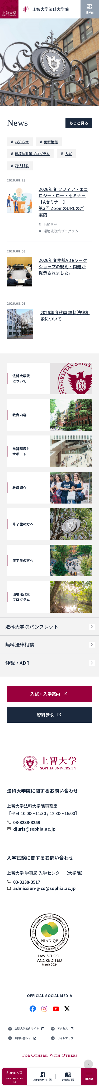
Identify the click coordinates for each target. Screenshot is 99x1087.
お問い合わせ (23, 1038)
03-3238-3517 (26, 882)
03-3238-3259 (26, 822)
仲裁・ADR (17, 662)
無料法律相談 (19, 644)
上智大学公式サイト (27, 1028)
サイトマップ (65, 1038)
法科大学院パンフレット (31, 626)
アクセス (62, 1028)
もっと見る (78, 123)
